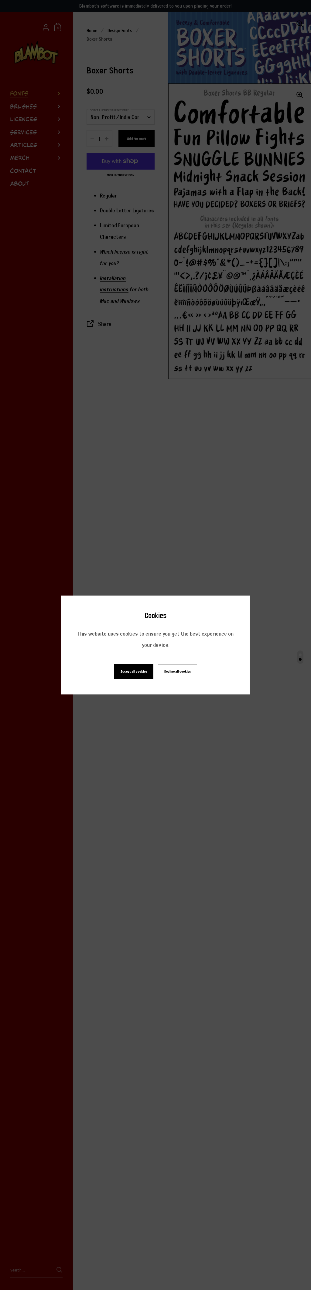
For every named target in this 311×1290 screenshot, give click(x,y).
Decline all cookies (177, 672)
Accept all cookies (134, 672)
